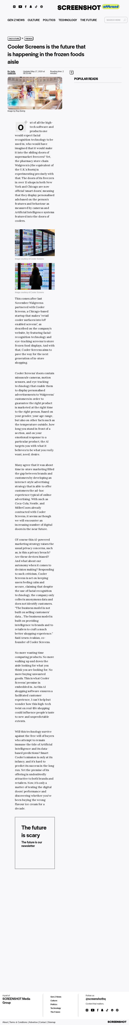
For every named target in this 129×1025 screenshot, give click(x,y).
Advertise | (34, 1022)
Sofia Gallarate (12, 72)
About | (6, 1022)
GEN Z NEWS (16, 20)
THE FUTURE (88, 20)
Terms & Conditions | (18, 1022)
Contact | (43, 1022)
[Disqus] (17, 920)
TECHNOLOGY (68, 20)
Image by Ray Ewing (16, 111)
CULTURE (34, 20)
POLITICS (49, 20)
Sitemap (51, 1022)
